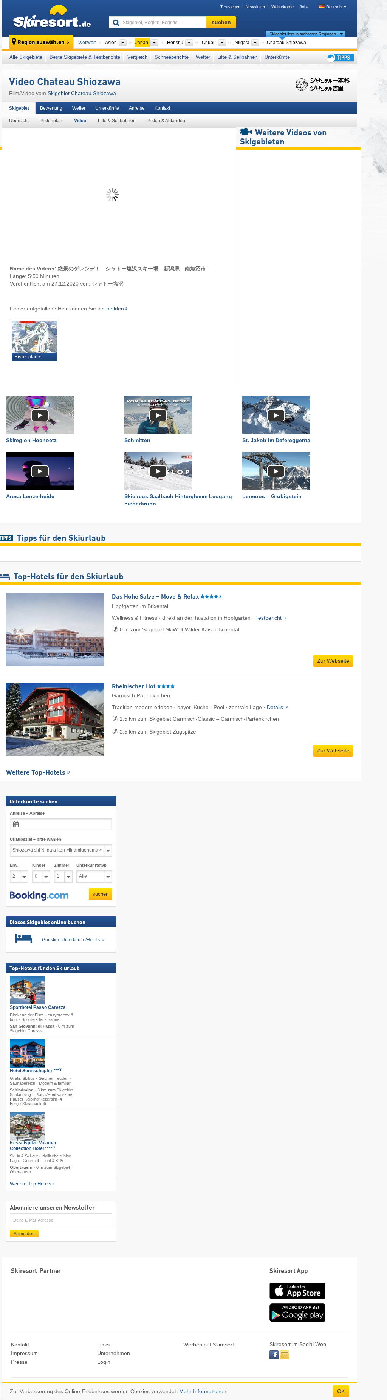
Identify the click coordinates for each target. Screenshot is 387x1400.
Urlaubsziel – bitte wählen (35, 839)
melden (115, 308)
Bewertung (51, 108)
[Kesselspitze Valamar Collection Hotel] (27, 1126)
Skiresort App (288, 1271)
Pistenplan (51, 120)
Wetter (203, 57)
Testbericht (269, 618)
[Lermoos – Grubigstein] (297, 471)
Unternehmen (113, 1353)
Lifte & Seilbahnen (237, 57)
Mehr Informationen (202, 1391)
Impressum (24, 1353)
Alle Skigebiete (25, 57)
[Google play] (297, 1320)
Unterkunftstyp (91, 865)
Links (103, 1345)
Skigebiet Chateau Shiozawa (82, 93)
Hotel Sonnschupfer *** (36, 1071)
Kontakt (162, 108)
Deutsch (334, 7)
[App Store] (297, 1300)
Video (80, 120)
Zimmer (61, 865)
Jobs (304, 7)
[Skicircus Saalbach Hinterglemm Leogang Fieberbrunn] (179, 471)
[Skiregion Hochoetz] (61, 415)
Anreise (137, 108)
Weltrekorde (282, 7)
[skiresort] (52, 18)
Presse (19, 1362)
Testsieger (230, 7)
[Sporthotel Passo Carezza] (27, 990)
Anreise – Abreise (27, 813)
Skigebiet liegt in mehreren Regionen (302, 34)
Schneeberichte (172, 57)
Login (103, 1362)
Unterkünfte (277, 57)
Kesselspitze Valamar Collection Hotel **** (33, 1145)
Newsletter (255, 7)
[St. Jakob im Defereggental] (297, 415)
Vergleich (137, 57)
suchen (100, 894)
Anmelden (24, 1234)
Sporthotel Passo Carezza (38, 1007)
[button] (39, 896)
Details (276, 707)
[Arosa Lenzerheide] (61, 471)
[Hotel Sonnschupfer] (27, 1054)
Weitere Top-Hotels (35, 772)
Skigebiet (19, 108)
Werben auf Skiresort (208, 1345)
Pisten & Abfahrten (166, 120)
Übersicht (19, 120)
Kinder (38, 865)
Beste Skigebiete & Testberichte (85, 57)
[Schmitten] (179, 415)
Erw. (14, 865)
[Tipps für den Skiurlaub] (339, 57)
